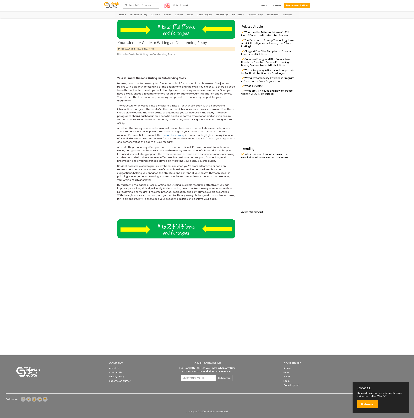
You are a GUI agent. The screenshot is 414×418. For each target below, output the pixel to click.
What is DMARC (253, 85)
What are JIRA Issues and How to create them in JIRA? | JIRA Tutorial (267, 92)
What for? (382, 396)
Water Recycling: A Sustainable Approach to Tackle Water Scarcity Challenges (267, 71)
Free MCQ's (222, 14)
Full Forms (238, 14)
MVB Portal (273, 14)
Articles (155, 14)
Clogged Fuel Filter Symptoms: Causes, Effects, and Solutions (266, 53)
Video (286, 376)
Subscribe (224, 378)
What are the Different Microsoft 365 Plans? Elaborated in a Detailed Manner (265, 34)
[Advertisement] (176, 65)
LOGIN (262, 5)
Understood (367, 404)
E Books (179, 14)
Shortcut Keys (255, 14)
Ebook (286, 381)
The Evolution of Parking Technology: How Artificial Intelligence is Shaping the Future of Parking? (267, 43)
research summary (173, 135)
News (190, 14)
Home (122, 14)
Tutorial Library (138, 14)
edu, (138, 48)
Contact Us (115, 372)
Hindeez (287, 14)
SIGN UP (276, 5)
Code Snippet (204, 14)
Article (287, 368)
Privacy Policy (116, 376)
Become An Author (120, 381)
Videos (167, 14)
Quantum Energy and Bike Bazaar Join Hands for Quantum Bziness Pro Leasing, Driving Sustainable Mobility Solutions (265, 62)
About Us (114, 368)
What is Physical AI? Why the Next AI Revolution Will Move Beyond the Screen (265, 156)
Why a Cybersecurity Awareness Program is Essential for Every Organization (267, 79)
